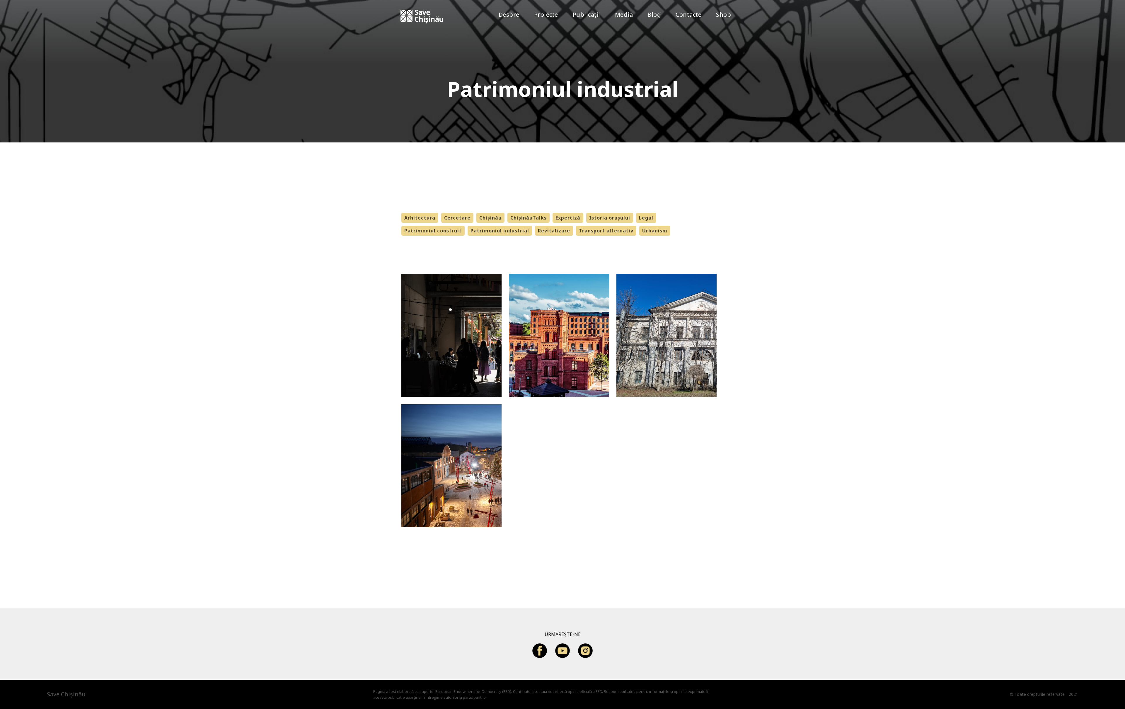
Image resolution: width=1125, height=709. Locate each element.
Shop (723, 14)
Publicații (586, 14)
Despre (509, 14)
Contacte (688, 14)
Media (624, 14)
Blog (654, 14)
